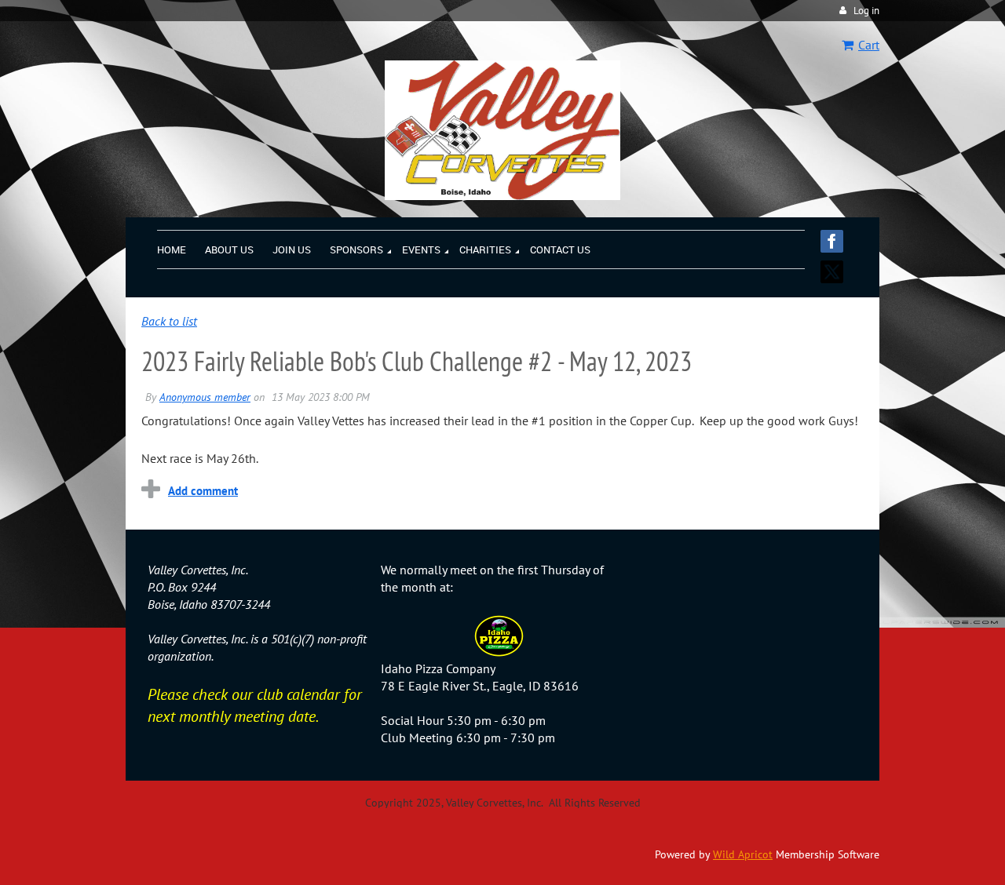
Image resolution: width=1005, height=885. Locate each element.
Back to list (169, 321)
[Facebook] (831, 241)
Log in (866, 10)
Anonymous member (204, 397)
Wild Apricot (743, 854)
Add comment (203, 490)
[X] (831, 271)
